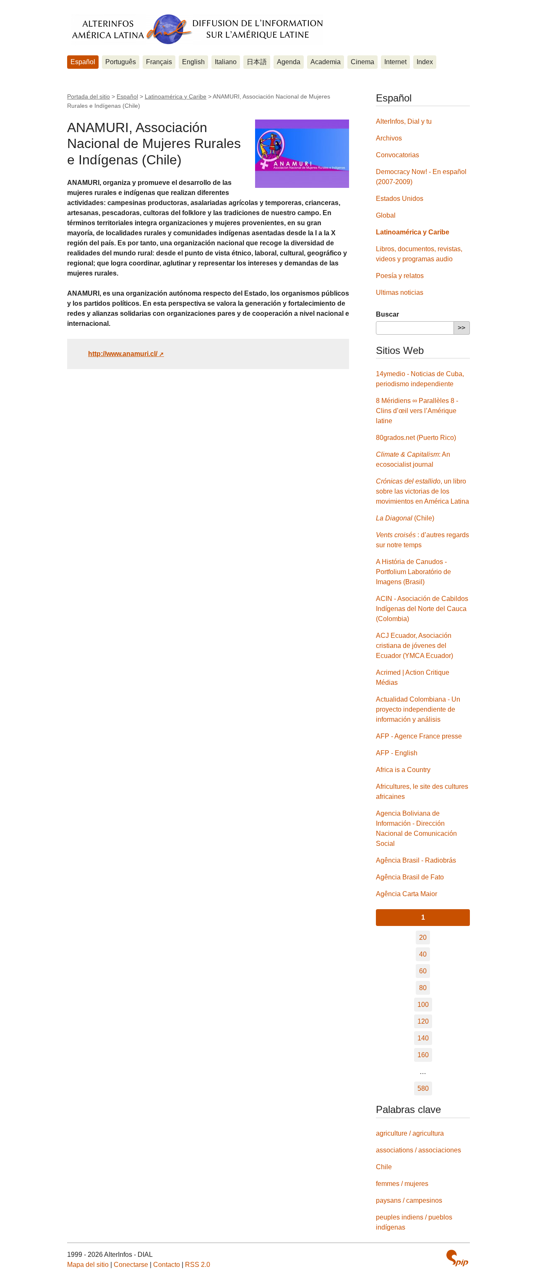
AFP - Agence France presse (419, 736)
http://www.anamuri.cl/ (122, 353)
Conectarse (131, 1264)
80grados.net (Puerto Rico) (416, 437)
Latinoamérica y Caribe (175, 96)
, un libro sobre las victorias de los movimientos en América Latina (422, 491)
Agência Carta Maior (406, 893)
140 (423, 1038)
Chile (384, 1166)
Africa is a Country (403, 769)
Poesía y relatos (400, 275)
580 (423, 1088)
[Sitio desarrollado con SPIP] (457, 1259)
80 (423, 987)
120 (423, 1021)
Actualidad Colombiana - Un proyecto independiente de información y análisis (418, 709)
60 (423, 971)
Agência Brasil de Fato (410, 877)
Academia (325, 61)
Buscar (387, 314)
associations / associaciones (418, 1150)
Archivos (389, 138)
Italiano (226, 61)
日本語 (257, 61)
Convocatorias (397, 155)
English (193, 61)
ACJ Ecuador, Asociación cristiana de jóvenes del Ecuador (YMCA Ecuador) (414, 645)
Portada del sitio (88, 96)
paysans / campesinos (409, 1200)
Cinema (362, 61)
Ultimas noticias (399, 292)
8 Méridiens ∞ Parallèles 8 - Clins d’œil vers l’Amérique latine (417, 410)
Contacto (166, 1264)
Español (82, 61)
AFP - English (396, 753)
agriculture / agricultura (410, 1133)
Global (386, 215)
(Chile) (405, 518)
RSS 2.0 (197, 1264)
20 (423, 937)
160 (423, 1054)
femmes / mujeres (402, 1183)
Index (425, 61)
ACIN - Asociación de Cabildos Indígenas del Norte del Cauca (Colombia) (422, 608)
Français (159, 61)
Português (120, 61)
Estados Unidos (399, 198)
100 (423, 1004)
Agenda (288, 61)
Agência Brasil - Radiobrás (416, 860)
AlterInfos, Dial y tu (404, 121)
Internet (395, 61)
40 (423, 954)
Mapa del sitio (88, 1264)
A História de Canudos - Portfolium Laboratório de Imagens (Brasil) (413, 571)
